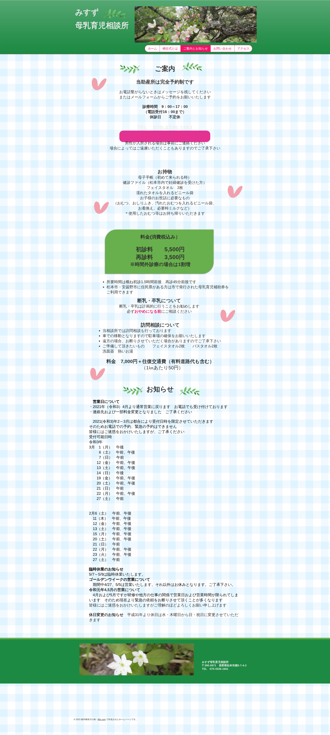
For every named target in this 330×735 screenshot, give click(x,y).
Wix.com (102, 719)
